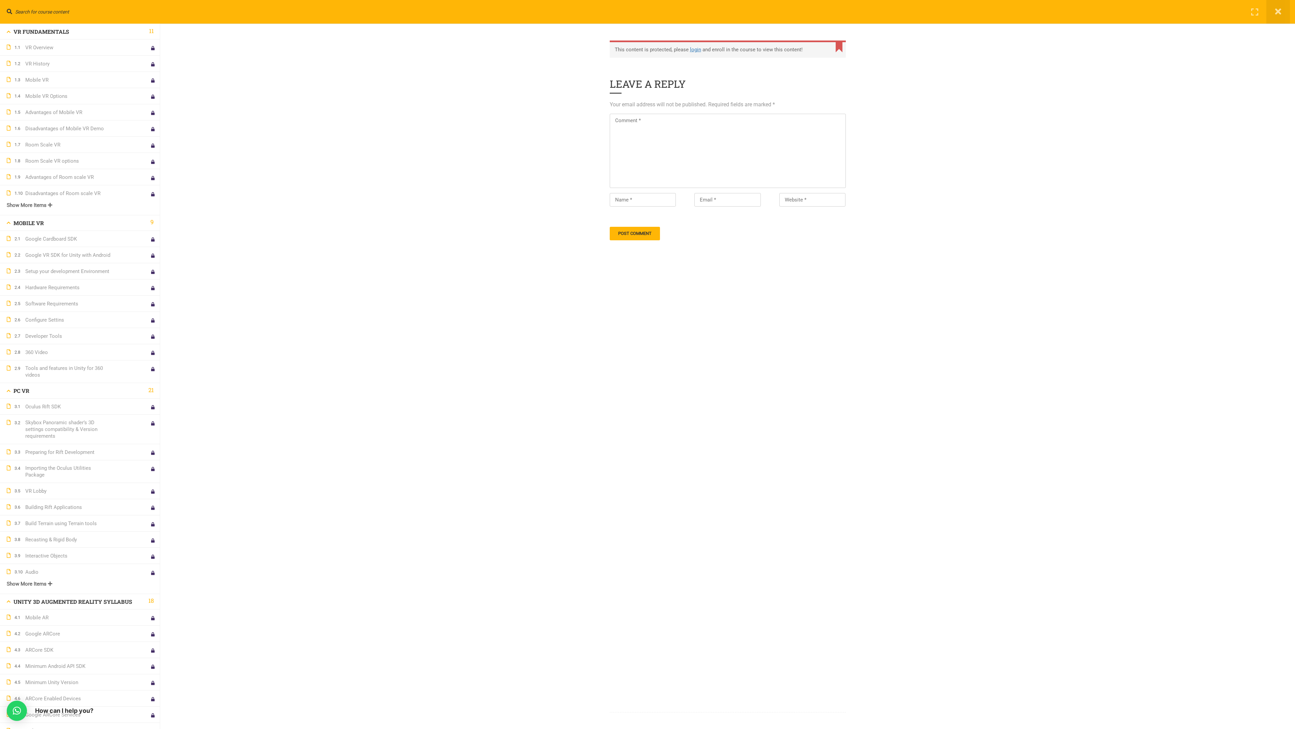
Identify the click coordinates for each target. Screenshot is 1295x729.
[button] (17, 711)
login (695, 50)
